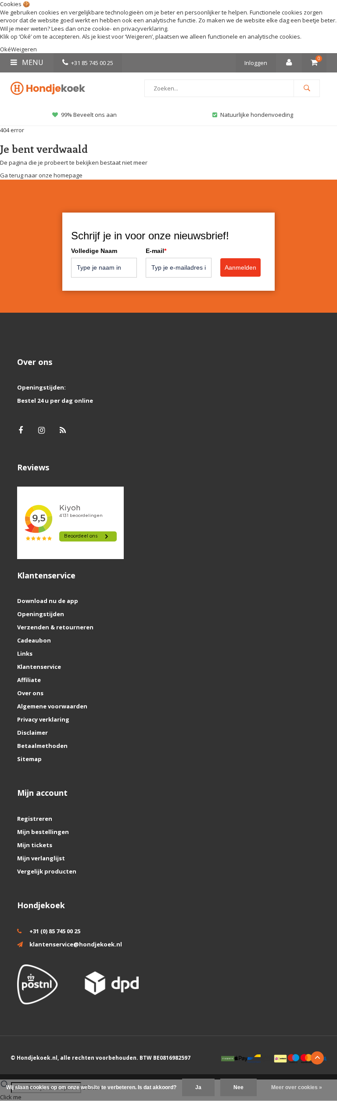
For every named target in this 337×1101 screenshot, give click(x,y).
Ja (198, 1087)
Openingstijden (40, 614)
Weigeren (139, 36)
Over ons (30, 693)
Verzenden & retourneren (55, 627)
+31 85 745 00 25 (92, 63)
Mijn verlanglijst (41, 858)
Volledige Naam (94, 250)
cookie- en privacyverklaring (129, 28)
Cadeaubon (34, 640)
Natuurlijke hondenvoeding (256, 115)
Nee (238, 1087)
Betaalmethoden (42, 746)
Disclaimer (32, 732)
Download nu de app (47, 601)
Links (24, 653)
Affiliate (29, 680)
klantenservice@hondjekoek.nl (75, 944)
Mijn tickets (34, 845)
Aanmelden (240, 267)
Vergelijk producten (46, 871)
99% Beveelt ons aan (89, 115)
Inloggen (255, 63)
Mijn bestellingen (43, 832)
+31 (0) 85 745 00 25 (54, 931)
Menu (31, 62)
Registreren (34, 819)
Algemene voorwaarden (52, 706)
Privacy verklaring (43, 719)
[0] (314, 63)
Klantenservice (39, 667)
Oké (5, 49)
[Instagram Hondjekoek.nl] (41, 430)
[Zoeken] (307, 88)
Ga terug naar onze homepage (41, 175)
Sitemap (29, 759)
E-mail (156, 250)
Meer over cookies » (296, 1087)
